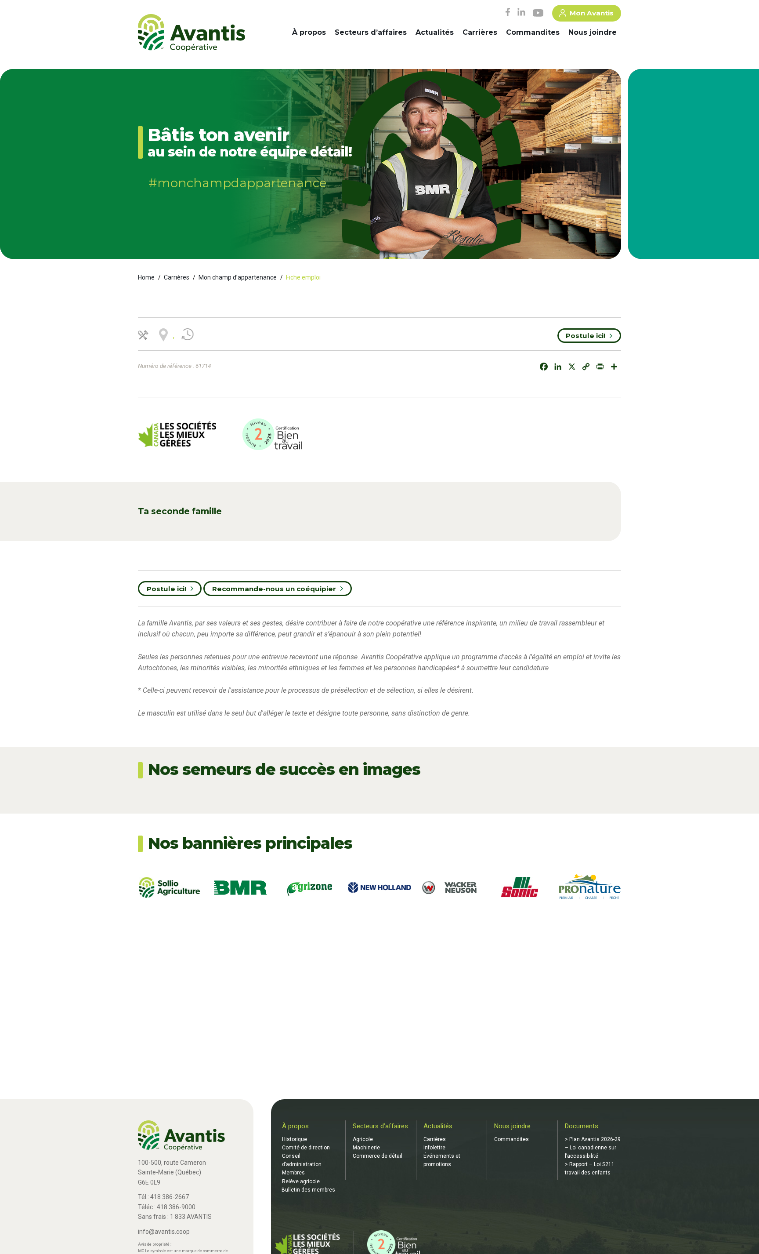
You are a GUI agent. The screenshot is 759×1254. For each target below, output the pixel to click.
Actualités (435, 32)
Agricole (363, 1139)
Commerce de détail (377, 1156)
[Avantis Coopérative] (191, 33)
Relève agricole (301, 1181)
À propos (309, 32)
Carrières (480, 32)
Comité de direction (306, 1148)
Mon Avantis (592, 13)
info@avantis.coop (164, 1231)
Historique (294, 1139)
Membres (293, 1173)
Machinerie (366, 1148)
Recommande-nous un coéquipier (274, 589)
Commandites (533, 32)
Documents (581, 1126)
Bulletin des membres (308, 1190)
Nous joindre (592, 32)
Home (146, 277)
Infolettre (434, 1148)
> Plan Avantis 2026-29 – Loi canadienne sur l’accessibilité (593, 1147)
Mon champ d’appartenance (238, 277)
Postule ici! (585, 335)
